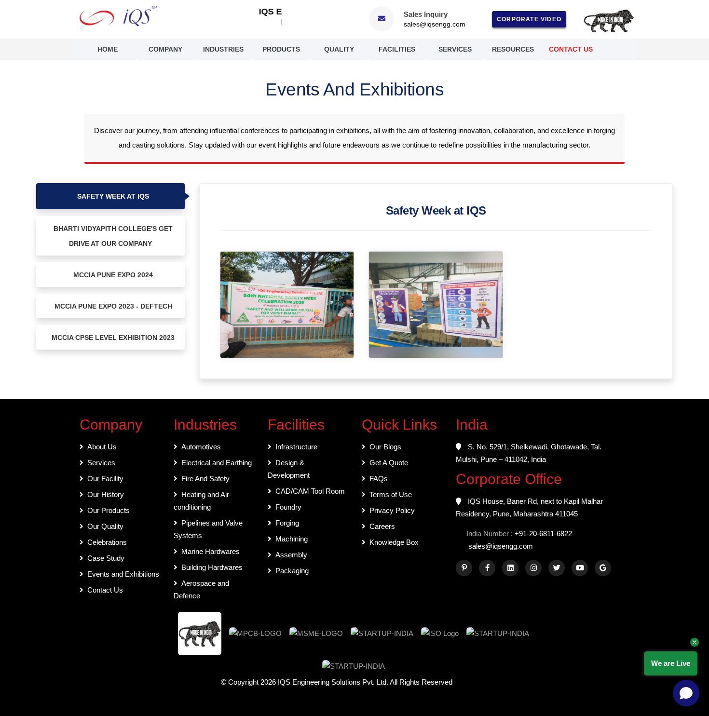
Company (165, 49)
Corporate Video (529, 19)
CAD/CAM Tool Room (310, 491)
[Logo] (118, 16)
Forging (287, 523)
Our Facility (105, 478)
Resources (513, 49)
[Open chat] (686, 693)
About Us (102, 447)
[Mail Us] (381, 18)
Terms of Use (390, 494)
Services (455, 49)
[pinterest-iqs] (464, 568)
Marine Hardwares (210, 551)
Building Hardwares (212, 567)
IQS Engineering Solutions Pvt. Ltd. (334, 682)
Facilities (397, 49)
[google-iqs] (603, 568)
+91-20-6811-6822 (543, 533)
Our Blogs (385, 447)
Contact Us (571, 49)
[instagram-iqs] (533, 568)
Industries (223, 49)
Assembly (291, 555)
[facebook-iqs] (487, 568)
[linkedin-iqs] (510, 568)
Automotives (201, 447)
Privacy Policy (392, 510)
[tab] (110, 196)
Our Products (108, 510)
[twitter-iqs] (556, 568)
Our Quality (105, 526)
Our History (105, 494)
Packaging (292, 571)
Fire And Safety (205, 478)
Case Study (105, 558)
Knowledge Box (394, 542)
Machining (291, 539)
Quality (339, 49)
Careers (382, 526)
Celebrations (107, 542)
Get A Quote (388, 463)
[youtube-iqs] (580, 568)
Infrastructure (296, 447)
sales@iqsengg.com (434, 24)
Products (281, 49)
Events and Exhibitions (123, 574)
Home (107, 49)
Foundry (288, 507)
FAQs (378, 478)
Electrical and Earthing (216, 463)
